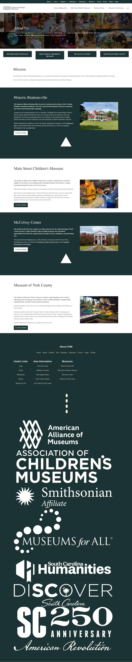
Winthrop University (42, 370)
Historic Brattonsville (60, 8)
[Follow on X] (67, 401)
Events (105, 1)
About (48, 1)
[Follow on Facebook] (67, 395)
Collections (72, 1)
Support (62, 1)
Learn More (20, 133)
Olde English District (42, 374)
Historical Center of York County (48, 242)
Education (82, 1)
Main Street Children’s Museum (80, 8)
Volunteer (63, 352)
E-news (99, 1)
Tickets (111, 1)
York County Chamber (43, 379)
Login (116, 1)
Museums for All (21, 383)
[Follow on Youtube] (67, 406)
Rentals (91, 1)
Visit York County (42, 366)
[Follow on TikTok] (67, 411)
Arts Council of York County (43, 383)
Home (39, 352)
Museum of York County (116, 8)
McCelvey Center (99, 8)
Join (55, 1)
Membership (21, 374)
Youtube (20, 379)
